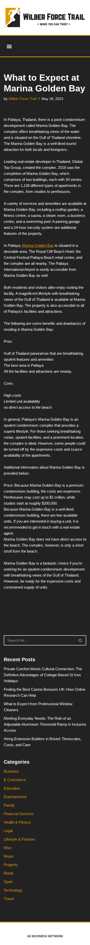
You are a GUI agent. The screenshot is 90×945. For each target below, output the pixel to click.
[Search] (80, 640)
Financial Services (19, 814)
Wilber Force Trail (22, 99)
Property (11, 865)
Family (9, 805)
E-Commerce (15, 780)
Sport (8, 882)
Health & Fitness (17, 822)
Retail (8, 873)
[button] (9, 46)
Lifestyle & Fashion (19, 839)
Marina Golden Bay (38, 245)
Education (12, 788)
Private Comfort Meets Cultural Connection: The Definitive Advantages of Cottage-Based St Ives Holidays (43, 675)
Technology (13, 890)
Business (11, 771)
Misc (8, 848)
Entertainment (15, 797)
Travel (9, 899)
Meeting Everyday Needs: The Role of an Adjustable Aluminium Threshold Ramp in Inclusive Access (45, 724)
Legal (8, 831)
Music (9, 856)
